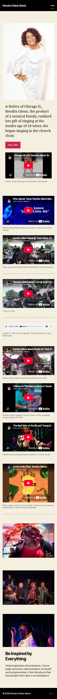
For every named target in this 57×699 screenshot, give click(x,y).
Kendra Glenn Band (14, 5)
